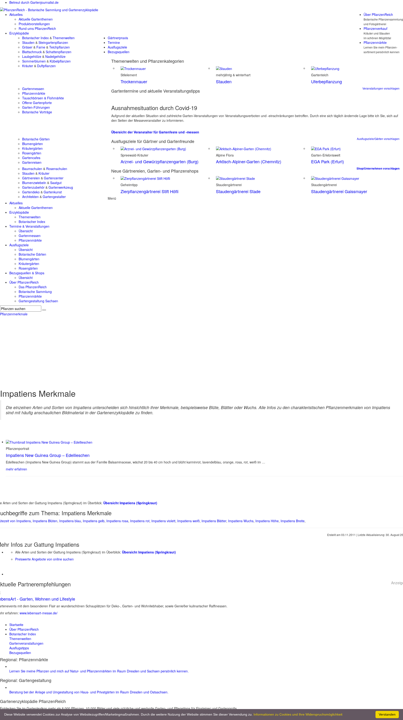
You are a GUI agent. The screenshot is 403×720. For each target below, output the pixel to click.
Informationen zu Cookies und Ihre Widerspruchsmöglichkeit (298, 714)
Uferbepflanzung (326, 81)
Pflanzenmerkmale (14, 314)
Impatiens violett (163, 520)
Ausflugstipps (19, 648)
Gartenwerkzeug (61, 187)
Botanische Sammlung (35, 291)
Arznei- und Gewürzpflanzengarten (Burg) (159, 161)
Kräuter (27, 65)
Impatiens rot (139, 520)
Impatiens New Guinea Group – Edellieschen (48, 455)
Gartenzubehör (33, 187)
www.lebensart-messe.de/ (39, 613)
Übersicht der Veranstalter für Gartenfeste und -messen (155, 132)
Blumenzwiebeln (34, 182)
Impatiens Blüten (45, 520)
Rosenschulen (56, 168)
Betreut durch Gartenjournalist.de (34, 2)
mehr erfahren (16, 469)
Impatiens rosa (117, 520)
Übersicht (26, 231)
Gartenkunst (53, 192)
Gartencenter (53, 178)
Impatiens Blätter (214, 520)
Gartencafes (31, 157)
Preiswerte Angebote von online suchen (44, 559)
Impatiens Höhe (267, 520)
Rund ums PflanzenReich (37, 28)
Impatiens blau (70, 520)
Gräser (27, 47)
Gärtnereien (31, 178)
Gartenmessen (33, 88)
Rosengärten (31, 153)
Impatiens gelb (93, 520)
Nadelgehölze (55, 56)
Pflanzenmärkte (375, 42)
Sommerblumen (34, 61)
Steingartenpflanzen (53, 42)
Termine (114, 42)
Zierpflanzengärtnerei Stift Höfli (149, 191)
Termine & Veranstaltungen (29, 226)
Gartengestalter (54, 196)
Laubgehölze (31, 56)
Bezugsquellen (118, 51)
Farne (40, 47)
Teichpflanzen (59, 47)
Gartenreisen (32, 162)
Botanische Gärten (36, 139)
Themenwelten (64, 37)
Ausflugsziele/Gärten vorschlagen (378, 139)
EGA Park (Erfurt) (327, 161)
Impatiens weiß (188, 520)
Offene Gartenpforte (37, 102)
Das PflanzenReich (33, 287)
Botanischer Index (35, 37)
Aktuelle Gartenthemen (36, 19)
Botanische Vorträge (37, 112)
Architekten (30, 196)
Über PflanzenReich (378, 14)
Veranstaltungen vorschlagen (381, 88)
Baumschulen (32, 168)
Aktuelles (16, 14)
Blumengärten (32, 143)
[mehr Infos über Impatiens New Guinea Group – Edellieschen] (49, 441)
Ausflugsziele (117, 47)
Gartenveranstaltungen (26, 643)
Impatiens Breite (293, 520)
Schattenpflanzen (58, 51)
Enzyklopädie (19, 33)
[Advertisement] (201, 351)
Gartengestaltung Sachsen (38, 301)
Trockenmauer (134, 81)
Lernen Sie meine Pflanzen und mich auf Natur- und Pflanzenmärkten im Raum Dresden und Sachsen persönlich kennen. (99, 671)
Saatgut (56, 182)
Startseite (16, 624)
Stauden (28, 42)
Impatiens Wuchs (241, 520)
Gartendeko (31, 192)
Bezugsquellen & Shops (26, 273)
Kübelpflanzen (60, 61)
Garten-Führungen (36, 107)
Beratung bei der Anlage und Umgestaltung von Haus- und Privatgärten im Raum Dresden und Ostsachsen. (88, 692)
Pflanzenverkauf (375, 28)
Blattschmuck (32, 51)
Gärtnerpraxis (118, 37)
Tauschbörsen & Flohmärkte (43, 98)
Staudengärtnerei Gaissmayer (339, 191)
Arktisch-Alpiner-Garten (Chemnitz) (248, 161)
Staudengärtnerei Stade (238, 191)
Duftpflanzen (46, 65)
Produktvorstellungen (34, 23)
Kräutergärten (32, 148)
